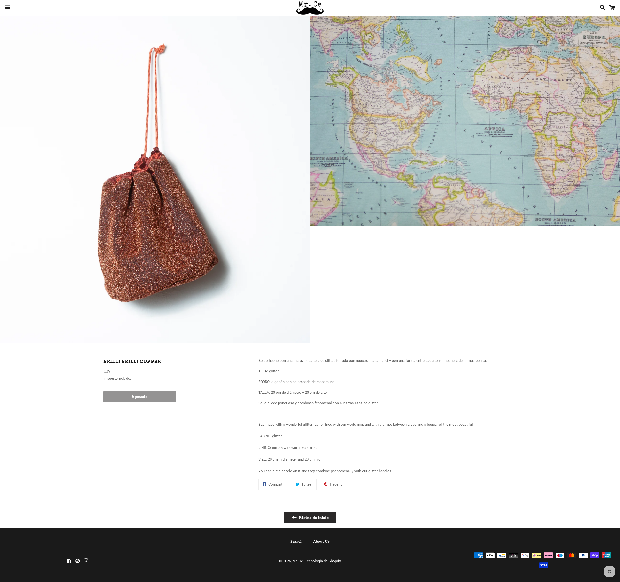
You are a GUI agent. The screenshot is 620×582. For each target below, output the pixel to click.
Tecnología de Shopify (323, 561)
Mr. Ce (298, 561)
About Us (321, 541)
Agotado (139, 396)
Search (296, 541)
